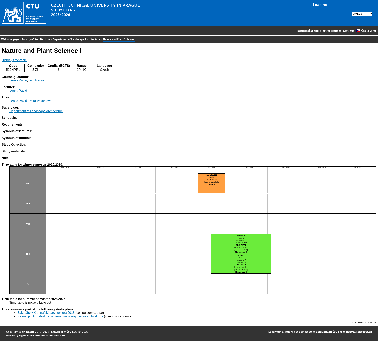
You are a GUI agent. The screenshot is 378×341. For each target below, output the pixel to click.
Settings (348, 30)
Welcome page (10, 39)
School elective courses (325, 30)
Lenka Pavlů (18, 80)
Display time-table (14, 60)
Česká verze (368, 30)
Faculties (303, 30)
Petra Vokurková (40, 101)
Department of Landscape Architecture (76, 39)
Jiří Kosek (28, 331)
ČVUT (69, 331)
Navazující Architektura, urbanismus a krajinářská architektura (60, 316)
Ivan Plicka (36, 80)
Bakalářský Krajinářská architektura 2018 (46, 312)
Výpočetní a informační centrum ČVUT (43, 335)
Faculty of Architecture (36, 39)
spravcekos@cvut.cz (359, 331)
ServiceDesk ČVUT (327, 331)
